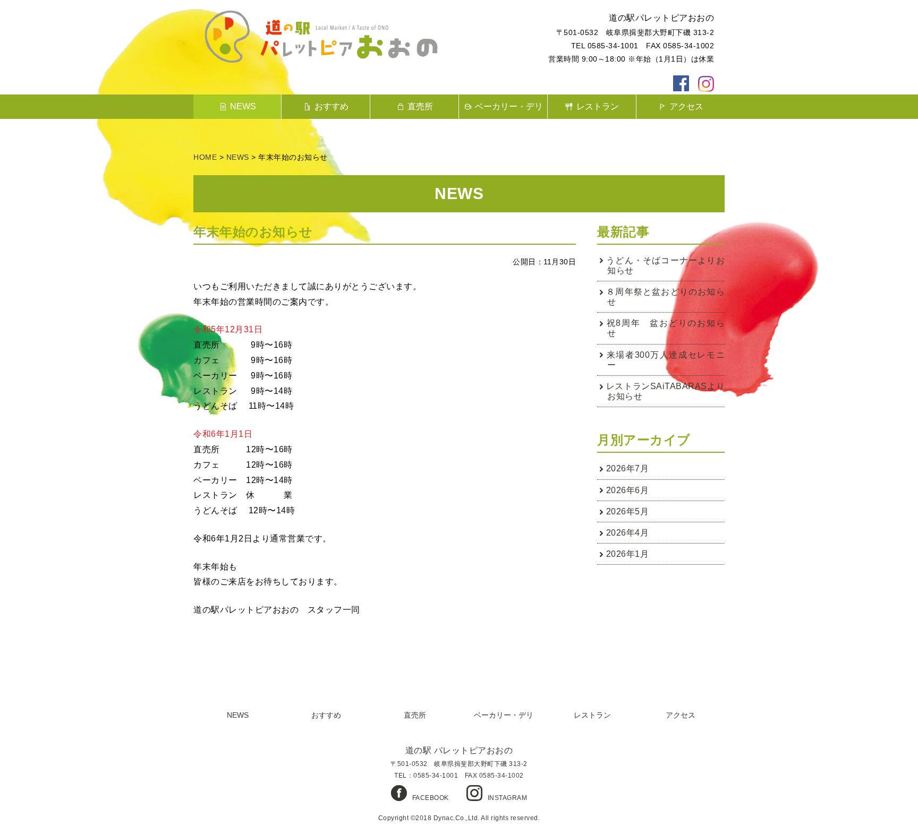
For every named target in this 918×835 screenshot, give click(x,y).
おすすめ (331, 106)
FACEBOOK (430, 798)
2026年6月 (627, 490)
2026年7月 (627, 468)
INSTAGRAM (507, 798)
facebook (681, 83)
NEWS (243, 106)
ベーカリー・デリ (509, 106)
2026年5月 (627, 511)
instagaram (706, 83)
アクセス (686, 106)
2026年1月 (627, 553)
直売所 (420, 106)
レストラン (597, 106)
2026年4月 (627, 532)
